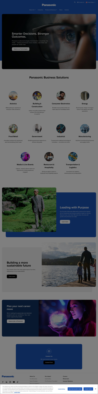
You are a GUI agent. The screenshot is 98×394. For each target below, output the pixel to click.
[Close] (95, 389)
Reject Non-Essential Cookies (75, 389)
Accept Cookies (88, 389)
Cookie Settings (61, 389)
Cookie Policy (17, 392)
